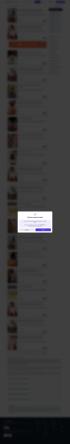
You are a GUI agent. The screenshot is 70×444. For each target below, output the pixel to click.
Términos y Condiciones (37, 226)
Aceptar (43, 229)
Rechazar (26, 229)
